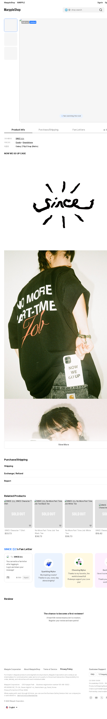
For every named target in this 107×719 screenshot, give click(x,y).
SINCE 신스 (20, 139)
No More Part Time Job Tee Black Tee (47, 531)
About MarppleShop (32, 669)
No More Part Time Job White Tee (78, 531)
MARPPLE (21, 3)
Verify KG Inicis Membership (27, 695)
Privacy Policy (66, 669)
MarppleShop (9, 3)
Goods (18, 142)
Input (26, 578)
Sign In (100, 3)
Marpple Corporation (12, 669)
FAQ (92, 674)
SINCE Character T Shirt (15, 530)
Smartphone (28, 142)
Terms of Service (50, 669)
